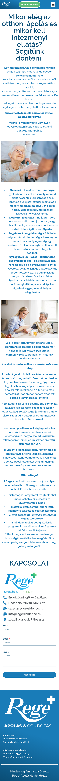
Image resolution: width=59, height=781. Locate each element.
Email (6, 639)
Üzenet (6, 652)
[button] (53, 4)
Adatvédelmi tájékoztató (15, 738)
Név (5, 626)
